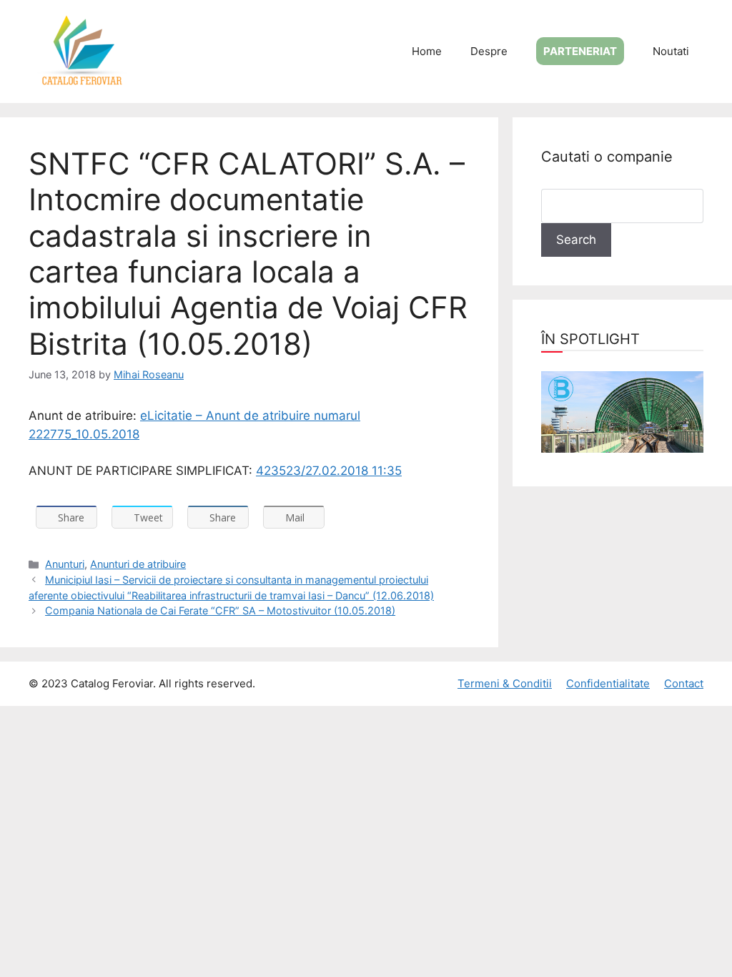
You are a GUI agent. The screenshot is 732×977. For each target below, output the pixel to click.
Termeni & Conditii (505, 683)
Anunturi (64, 564)
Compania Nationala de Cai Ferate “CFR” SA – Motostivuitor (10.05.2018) (220, 610)
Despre (489, 51)
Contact (683, 683)
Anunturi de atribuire (138, 564)
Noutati (671, 51)
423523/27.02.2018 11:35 (329, 470)
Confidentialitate (608, 683)
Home (427, 51)
